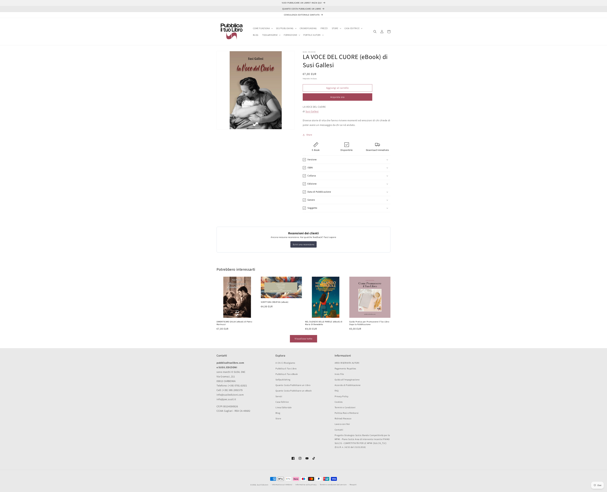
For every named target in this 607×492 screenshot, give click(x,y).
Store (278, 418)
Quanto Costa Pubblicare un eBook (294, 390)
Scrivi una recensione (303, 244)
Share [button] (309, 134)
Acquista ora (337, 96)
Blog (278, 413)
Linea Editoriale (284, 407)
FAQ (337, 390)
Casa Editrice (282, 401)
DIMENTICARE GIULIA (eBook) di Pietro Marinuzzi (234, 323)
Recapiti (353, 484)
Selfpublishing (283, 379)
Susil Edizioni (262, 485)
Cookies (339, 401)
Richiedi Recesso (343, 418)
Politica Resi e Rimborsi (347, 413)
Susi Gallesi (312, 111)
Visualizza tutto (303, 338)
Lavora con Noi (342, 424)
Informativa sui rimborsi (282, 484)
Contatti (339, 429)
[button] (262, 28)
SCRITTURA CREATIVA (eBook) (274, 302)
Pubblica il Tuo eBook (287, 374)
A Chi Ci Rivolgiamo (285, 362)
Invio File (339, 374)
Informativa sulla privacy (306, 484)
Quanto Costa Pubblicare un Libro (293, 385)
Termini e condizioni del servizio (333, 484)
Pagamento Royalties (345, 368)
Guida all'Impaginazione (347, 379)
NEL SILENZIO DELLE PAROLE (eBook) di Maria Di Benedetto (323, 323)
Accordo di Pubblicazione (348, 385)
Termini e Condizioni (345, 407)
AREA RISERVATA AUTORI (347, 362)
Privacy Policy (341, 396)
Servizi (279, 396)
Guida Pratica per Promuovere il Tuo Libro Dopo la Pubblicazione (369, 323)
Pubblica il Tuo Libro (286, 368)
